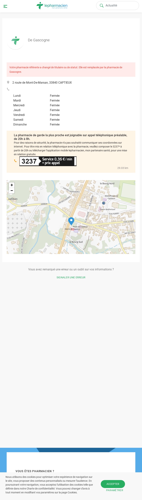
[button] (71, 221)
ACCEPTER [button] (112, 483)
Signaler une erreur (71, 277)
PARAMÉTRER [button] (114, 490)
